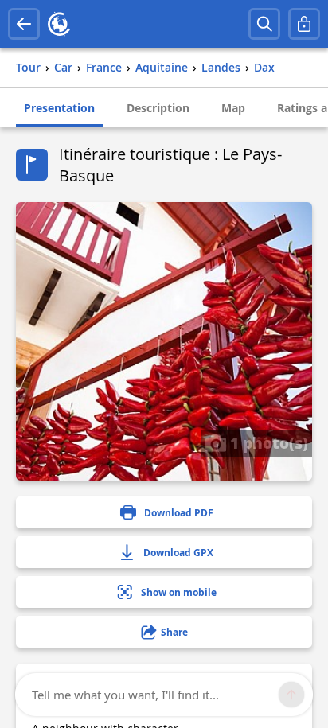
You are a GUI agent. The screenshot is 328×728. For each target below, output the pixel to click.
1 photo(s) (267, 442)
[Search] (264, 24)
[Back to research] (24, 24)
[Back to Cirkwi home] (59, 24)
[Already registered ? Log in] (304, 24)
